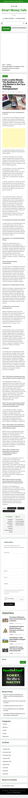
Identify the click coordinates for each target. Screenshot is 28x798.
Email (6, 577)
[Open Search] (23, 23)
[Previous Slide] (24, 1)
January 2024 (6, 749)
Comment (7, 552)
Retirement (6, 736)
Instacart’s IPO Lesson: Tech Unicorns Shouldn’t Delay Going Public (16, 648)
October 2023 (6, 758)
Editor (5, 92)
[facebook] (12, 6)
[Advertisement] (14, 49)
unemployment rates (8, 511)
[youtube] (16, 6)
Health (4, 730)
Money (4, 733)
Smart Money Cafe (14, 10)
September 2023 (7, 761)
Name (6, 571)
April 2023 (5, 774)
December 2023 (7, 752)
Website (6, 583)
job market (21, 508)
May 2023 (5, 770)
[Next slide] (26, 1)
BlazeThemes (17, 792)
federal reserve (12, 508)
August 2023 (6, 764)
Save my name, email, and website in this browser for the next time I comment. (14, 591)
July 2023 (5, 767)
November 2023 (7, 755)
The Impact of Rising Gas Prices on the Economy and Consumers (17, 618)
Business (5, 727)
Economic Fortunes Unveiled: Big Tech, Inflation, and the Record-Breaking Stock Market (13, 1)
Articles (5, 76)
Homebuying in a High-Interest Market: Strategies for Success (17, 639)
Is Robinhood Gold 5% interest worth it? (13, 705)
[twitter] (14, 6)
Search (4, 659)
